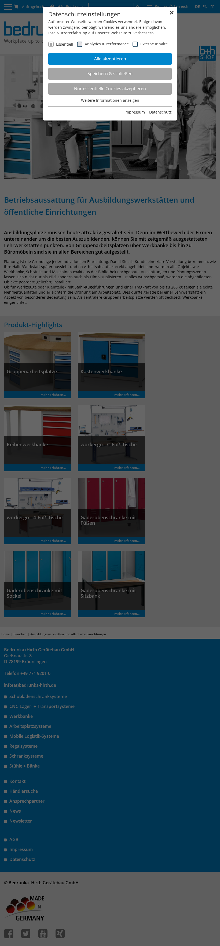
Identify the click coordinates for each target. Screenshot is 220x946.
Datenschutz (160, 112)
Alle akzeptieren (110, 59)
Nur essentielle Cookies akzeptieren (110, 89)
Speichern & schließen (110, 73)
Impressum (134, 112)
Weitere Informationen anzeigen (110, 100)
